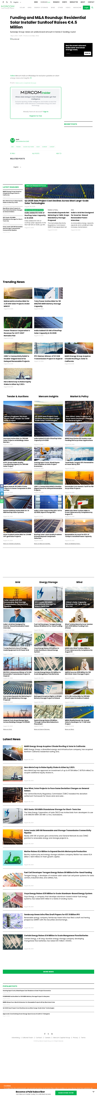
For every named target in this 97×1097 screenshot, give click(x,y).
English (16, 2)
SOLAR (22, 7)
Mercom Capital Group (61, 1038)
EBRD (12, 147)
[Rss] (7, 2)
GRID (30, 7)
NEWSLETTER (74, 2)
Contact (39, 1038)
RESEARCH (56, 2)
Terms (83, 1038)
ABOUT (83, 2)
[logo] (8, 8)
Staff (20, 36)
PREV (13, 153)
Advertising (16, 1038)
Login (86, 7)
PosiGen (18, 147)
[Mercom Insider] (45, 2)
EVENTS (64, 2)
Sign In (45, 112)
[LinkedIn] (52, 1034)
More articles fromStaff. (22, 141)
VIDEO (68, 7)
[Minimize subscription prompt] (93, 1091)
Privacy (75, 1038)
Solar (38, 147)
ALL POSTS (35, 153)
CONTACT (91, 2)
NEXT (58, 153)
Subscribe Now (66, 1093)
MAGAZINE (77, 7)
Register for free (36, 116)
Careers (47, 1038)
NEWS (36, 2)
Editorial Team (28, 1038)
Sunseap (52, 147)
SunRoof (44, 147)
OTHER (60, 7)
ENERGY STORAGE (41, 7)
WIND (53, 7)
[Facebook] (3, 2)
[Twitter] (11, 2)
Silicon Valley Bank (28, 147)
